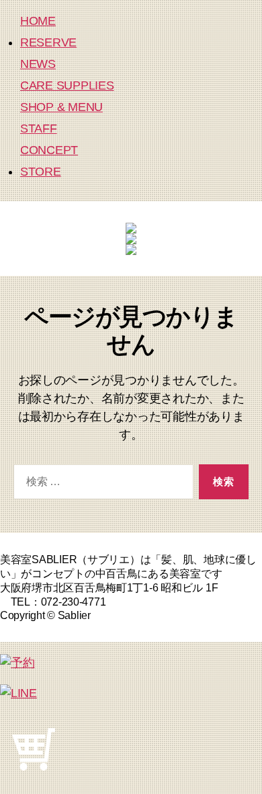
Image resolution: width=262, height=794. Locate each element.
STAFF (38, 128)
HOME (38, 21)
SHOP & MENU (61, 107)
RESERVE (48, 42)
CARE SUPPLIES (67, 85)
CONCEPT (49, 150)
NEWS (38, 64)
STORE (40, 171)
